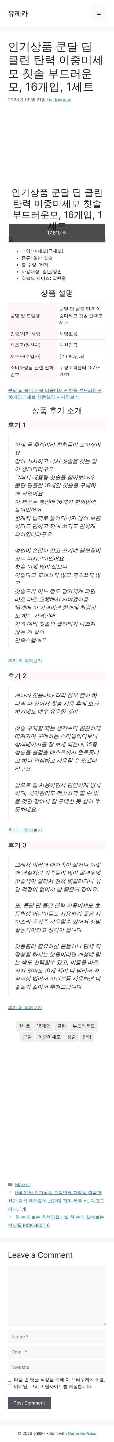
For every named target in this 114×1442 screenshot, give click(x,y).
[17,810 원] (57, 240)
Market (22, 1184)
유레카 (18, 13)
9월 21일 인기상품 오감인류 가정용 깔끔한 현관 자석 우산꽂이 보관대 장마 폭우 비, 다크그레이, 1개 (56, 1200)
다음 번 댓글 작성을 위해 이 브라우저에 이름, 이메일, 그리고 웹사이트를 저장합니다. (60, 1383)
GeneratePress (82, 1433)
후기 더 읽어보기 (25, 660)
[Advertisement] (57, 149)
